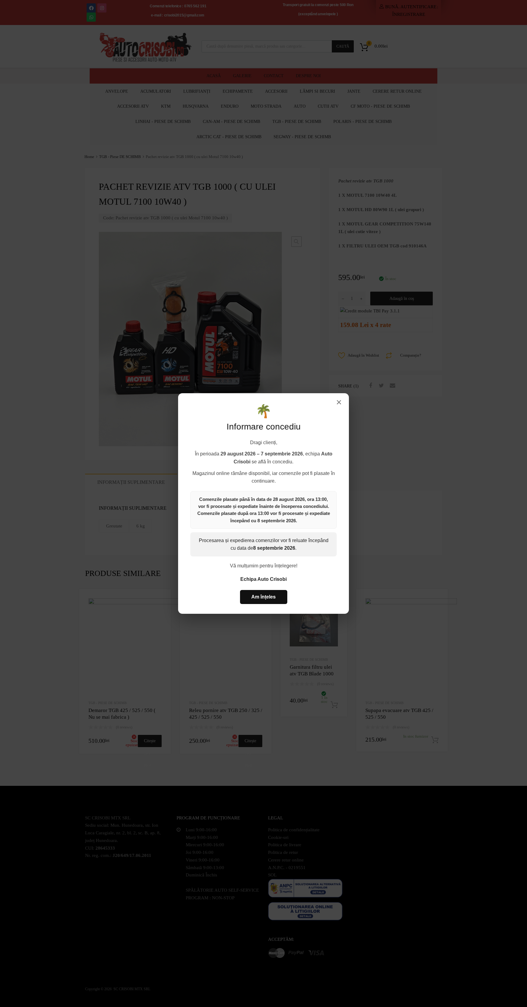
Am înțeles (263, 596)
